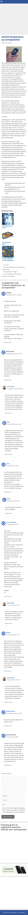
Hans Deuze (10, 386)
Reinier (8, 632)
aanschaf (6, 267)
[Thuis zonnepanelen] (8, 2)
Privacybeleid (21, 912)
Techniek (6, 265)
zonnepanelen (6, 269)
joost (7, 463)
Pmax (17, 267)
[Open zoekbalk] (23, 2)
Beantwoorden (7, 342)
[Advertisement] (14, 18)
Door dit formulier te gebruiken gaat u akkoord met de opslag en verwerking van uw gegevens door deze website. (14, 810)
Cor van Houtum (11, 522)
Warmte (22, 267)
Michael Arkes (10, 711)
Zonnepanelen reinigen (10, 272)
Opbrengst (12, 267)
